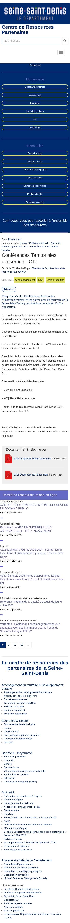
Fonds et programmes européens (22, 735)
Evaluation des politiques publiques (23, 871)
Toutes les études (35, 178)
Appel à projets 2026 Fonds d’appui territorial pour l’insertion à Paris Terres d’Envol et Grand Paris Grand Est (32, 579)
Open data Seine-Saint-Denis (19, 896)
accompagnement (25, 279)
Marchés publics (35, 161)
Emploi (24, 243)
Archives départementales (18, 903)
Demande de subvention (35, 186)
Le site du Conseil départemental (21, 889)
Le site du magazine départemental (23, 892)
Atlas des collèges (13, 906)
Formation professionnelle (44, 246)
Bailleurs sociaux (13, 838)
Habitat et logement (14, 710)
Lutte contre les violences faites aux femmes (28, 824)
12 (14, 644)
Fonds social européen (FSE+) (20, 781)
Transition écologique (15, 713)
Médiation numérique (15, 828)
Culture (8, 763)
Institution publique (35, 111)
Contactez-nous (35, 153)
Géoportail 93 (11, 899)
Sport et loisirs (11, 767)
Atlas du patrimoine (14, 910)
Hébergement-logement (17, 846)
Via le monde (35, 127)
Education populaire (14, 756)
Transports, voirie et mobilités (20, 703)
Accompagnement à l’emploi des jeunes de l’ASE (30, 842)
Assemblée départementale (18, 864)
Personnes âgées (13, 799)
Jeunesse (9, 760)
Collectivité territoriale (35, 87)
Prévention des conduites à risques (23, 796)
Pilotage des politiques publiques (21, 867)
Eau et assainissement (16, 699)
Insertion (6, 250)
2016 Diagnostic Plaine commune (32, 458)
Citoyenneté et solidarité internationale (24, 771)
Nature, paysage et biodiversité (20, 695)
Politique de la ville (39, 243)
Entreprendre (11, 731)
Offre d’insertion (55, 279)
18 (21, 644)
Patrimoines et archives (16, 774)
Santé (7, 821)
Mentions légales (35, 194)
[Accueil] (35, 13)
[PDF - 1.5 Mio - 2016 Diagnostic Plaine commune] (8, 458)
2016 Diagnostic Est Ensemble (31, 474)
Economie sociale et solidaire (19, 724)
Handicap (9, 814)
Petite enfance (11, 810)
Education (9, 778)
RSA (40, 279)
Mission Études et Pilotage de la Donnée (25, 878)
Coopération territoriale (16, 874)
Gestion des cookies (35, 202)
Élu (35, 119)
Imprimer (10, 289)
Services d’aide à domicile (18, 849)
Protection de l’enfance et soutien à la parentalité (30, 817)
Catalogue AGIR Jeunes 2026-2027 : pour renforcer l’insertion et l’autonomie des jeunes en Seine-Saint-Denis (31, 553)
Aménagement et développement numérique (28, 692)
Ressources (14, 239)
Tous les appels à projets (35, 169)
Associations (35, 95)
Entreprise (35, 103)
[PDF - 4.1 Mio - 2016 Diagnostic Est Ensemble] (8, 474)
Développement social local (18, 803)
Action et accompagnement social (22, 806)
